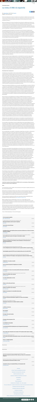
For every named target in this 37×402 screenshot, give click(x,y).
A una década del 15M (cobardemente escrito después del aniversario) (15, 326)
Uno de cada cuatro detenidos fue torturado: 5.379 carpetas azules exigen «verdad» (17, 331)
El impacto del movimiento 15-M (9, 319)
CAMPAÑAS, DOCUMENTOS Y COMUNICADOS (18, 351)
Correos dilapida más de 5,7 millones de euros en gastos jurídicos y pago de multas (18, 247)
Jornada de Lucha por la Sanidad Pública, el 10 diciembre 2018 (14, 363)
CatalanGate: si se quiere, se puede (9, 260)
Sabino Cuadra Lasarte (5, 275)
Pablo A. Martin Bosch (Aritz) (6, 218)
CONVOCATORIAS (18, 342)
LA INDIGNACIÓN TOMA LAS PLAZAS (18, 317)
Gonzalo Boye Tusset (5, 262)
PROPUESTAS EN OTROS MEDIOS (18, 347)
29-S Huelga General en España (18, 393)
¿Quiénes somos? (25, 399)
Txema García (4, 284)
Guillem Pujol (4, 265)
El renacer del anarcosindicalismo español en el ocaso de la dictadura (15, 297)
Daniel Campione (5, 226)
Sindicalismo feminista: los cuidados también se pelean (13, 301)
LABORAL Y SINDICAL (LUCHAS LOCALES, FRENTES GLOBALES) (18, 244)
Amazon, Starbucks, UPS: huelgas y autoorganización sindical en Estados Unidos (17, 255)
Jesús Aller (4, 298)
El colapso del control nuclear (8, 314)
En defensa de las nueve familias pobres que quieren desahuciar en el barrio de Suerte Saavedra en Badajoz (18, 231)
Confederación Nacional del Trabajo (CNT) (18, 388)
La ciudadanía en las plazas (8, 322)
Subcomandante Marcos (6, 365)
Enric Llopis (4, 237)
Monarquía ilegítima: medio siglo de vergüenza (11, 221)
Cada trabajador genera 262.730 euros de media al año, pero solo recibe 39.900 (17, 251)
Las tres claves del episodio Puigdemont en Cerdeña (12, 264)
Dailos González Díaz (5, 327)
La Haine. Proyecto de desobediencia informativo (19, 370)
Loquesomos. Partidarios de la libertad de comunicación (19, 375)
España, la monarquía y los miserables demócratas (12, 291)
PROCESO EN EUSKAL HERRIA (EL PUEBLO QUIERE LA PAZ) (18, 329)
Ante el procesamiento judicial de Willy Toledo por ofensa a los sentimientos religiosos (17, 355)
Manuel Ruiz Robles (5, 308)
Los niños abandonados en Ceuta (9, 277)
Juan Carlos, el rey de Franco (8, 225)
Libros (18, 294)
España (14, 13)
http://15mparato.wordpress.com (21, 197)
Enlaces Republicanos (18, 381)
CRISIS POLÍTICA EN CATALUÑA (18, 258)
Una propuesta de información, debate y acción (11, 360)
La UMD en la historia (7, 307)
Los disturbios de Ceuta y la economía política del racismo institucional (16, 269)
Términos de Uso (21, 398)
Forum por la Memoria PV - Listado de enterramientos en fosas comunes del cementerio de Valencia (18, 384)
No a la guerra (5, 310)
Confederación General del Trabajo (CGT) (18, 386)
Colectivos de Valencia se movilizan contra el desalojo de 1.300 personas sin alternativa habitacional (16, 241)
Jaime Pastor (6, 13)
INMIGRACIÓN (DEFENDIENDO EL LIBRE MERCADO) (18, 267)
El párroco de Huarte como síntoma (9, 274)
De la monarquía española (7, 217)
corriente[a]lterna (18, 377)
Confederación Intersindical (18, 390)
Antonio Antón (4, 320)
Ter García (4, 337)
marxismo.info (19, 379)
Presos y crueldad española (8, 339)
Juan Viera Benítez (5, 232)
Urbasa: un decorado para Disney (9, 283)
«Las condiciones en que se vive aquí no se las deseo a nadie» (14, 235)
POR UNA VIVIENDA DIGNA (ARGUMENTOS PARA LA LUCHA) (18, 228)
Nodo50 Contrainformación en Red (19, 373)
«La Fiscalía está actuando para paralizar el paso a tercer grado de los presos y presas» (18, 336)
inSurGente (18, 368)
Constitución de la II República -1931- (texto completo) (18, 382)
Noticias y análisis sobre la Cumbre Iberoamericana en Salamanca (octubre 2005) (18, 395)
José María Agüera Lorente (6, 324)
